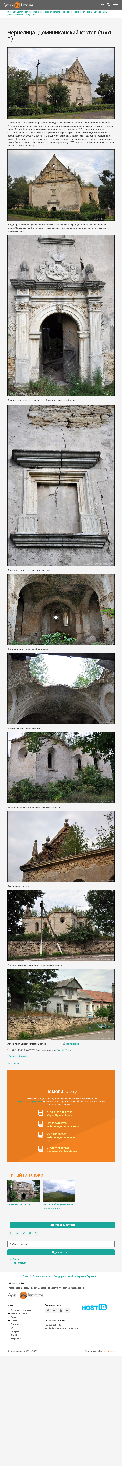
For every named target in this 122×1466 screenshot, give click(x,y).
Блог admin (13, 1063)
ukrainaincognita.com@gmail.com (62, 1328)
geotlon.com (109, 1351)
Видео (14, 1335)
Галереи (15, 1331)
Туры (13, 1317)
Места (14, 1320)
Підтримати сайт (61, 1252)
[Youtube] (60, 1310)
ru (98, 4)
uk (93, 4)
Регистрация (19, 1263)
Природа (15, 1324)
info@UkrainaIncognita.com (29, 1101)
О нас (26, 1276)
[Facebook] (48, 1310)
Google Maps (64, 1050)
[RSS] (67, 1310)
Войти (16, 1259)
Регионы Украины (20, 1313)
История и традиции (21, 1310)
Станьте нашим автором (62, 1225)
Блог (13, 1328)
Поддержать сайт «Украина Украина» (75, 1276)
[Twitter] (54, 1310)
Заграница (16, 1338)
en (102, 4)
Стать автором (41, 1276)
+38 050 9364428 (53, 1325)
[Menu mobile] (115, 5)
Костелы (23, 1056)
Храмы (12, 1056)
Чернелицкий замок (18, 1204)
